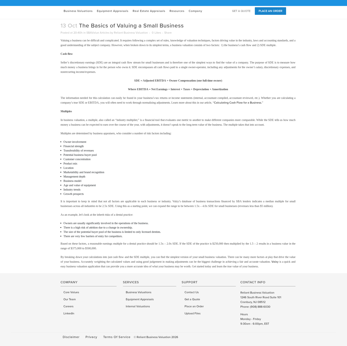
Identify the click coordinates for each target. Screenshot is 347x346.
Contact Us (192, 292)
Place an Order (194, 306)
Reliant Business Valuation (131, 33)
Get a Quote (192, 299)
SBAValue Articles (97, 33)
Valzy (275, 262)
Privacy (91, 337)
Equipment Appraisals (140, 299)
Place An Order (270, 11)
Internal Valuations (138, 306)
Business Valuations (138, 292)
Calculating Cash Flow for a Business (237, 102)
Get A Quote (241, 11)
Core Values (71, 292)
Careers (68, 306)
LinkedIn (68, 313)
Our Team (69, 299)
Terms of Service (116, 337)
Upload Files (192, 313)
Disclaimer (71, 337)
